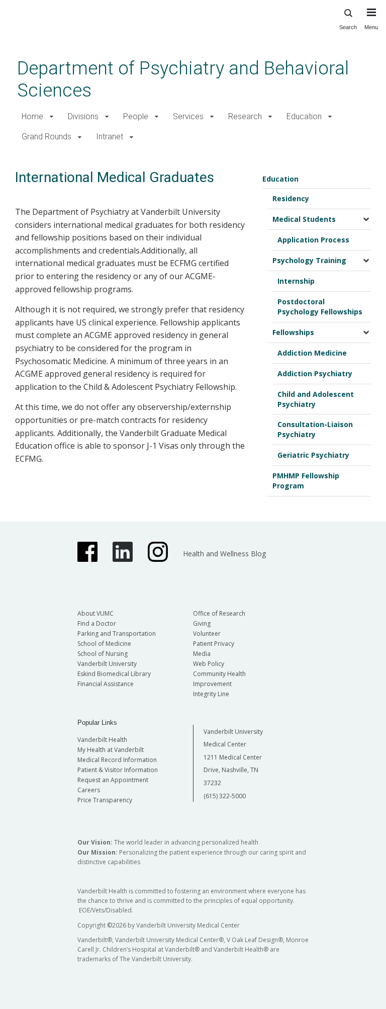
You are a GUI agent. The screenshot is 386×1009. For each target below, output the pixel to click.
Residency (290, 198)
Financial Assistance (105, 684)
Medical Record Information (117, 759)
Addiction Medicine (312, 353)
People (135, 116)
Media (202, 653)
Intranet (109, 136)
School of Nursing (102, 653)
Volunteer (207, 633)
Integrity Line (211, 694)
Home (32, 116)
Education (304, 116)
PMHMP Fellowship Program (305, 480)
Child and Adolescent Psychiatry (315, 399)
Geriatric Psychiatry (313, 455)
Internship (296, 281)
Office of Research (219, 613)
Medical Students (304, 219)
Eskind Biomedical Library (114, 673)
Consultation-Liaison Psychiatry (315, 429)
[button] (51, 117)
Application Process (313, 239)
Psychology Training (309, 260)
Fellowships (293, 332)
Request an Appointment (112, 780)
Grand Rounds (46, 136)
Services (188, 116)
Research (245, 116)
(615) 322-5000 (225, 796)
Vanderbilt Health (102, 739)
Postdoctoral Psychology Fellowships (319, 306)
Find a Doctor (96, 623)
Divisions (83, 116)
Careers (88, 790)
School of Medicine (104, 643)
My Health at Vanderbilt (110, 749)
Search (348, 27)
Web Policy (208, 663)
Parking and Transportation (116, 633)
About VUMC (95, 613)
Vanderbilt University (107, 663)
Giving (202, 623)
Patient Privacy (213, 643)
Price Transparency (104, 800)
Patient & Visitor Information (117, 770)
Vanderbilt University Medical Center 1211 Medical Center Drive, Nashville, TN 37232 (233, 757)
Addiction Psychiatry (314, 373)
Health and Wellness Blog (224, 553)
